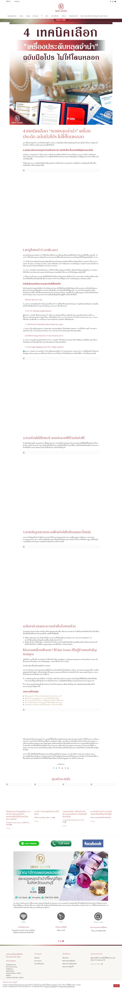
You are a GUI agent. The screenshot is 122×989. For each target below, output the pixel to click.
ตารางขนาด (37, 961)
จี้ (41, 16)
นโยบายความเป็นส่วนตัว (69, 964)
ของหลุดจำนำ (12, 16)
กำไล (46, 16)
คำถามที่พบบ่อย (39, 964)
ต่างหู (28, 16)
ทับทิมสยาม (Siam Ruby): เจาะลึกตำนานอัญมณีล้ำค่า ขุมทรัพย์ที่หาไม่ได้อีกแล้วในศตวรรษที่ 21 (18, 815)
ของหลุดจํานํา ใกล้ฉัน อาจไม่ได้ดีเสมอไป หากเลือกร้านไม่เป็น (44, 704)
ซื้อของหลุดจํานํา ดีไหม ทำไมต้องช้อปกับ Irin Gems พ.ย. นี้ (43, 696)
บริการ (64, 16)
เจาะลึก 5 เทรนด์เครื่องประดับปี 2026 (46, 813)
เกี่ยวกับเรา (65, 958)
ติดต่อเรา (16, 1)
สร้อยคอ (35, 16)
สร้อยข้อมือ (55, 16)
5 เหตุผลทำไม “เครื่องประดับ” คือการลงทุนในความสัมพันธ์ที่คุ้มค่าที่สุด (74, 814)
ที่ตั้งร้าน (8, 1)
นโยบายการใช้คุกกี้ (67, 967)
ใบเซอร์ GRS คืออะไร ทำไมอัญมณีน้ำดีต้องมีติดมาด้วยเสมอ (43, 702)
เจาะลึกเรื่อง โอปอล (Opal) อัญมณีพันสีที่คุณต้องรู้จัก (101, 813)
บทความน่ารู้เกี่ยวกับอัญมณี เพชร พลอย (94, 16)
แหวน (21, 16)
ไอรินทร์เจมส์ (73, 16)
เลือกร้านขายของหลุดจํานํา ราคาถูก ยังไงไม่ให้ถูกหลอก (42, 698)
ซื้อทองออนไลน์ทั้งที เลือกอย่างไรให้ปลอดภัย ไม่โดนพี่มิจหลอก (44, 700)
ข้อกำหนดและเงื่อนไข (68, 961)
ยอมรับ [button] (116, 986)
